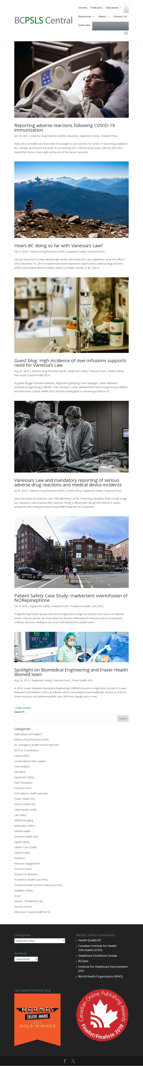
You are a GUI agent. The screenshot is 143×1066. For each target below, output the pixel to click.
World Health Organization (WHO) (100, 976)
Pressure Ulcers (23, 869)
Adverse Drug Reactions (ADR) (48, 136)
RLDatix (83, 961)
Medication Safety (24, 825)
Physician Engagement (27, 863)
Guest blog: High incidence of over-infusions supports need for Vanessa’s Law (70, 362)
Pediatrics (19, 858)
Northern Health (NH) (26, 836)
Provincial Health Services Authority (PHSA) (38, 885)
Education (112, 7)
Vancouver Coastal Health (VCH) (32, 375)
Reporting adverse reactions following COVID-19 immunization (64, 127)
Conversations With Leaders (30, 761)
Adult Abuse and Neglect (28, 734)
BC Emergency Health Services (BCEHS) (36, 745)
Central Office (74, 490)
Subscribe (84, 25)
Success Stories (23, 906)
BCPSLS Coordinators (26, 750)
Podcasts (96, 7)
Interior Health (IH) (24, 804)
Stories (82, 7)
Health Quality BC (89, 940)
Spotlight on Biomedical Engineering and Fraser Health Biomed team (71, 672)
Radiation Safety (23, 890)
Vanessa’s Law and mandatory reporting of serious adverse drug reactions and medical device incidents (68, 482)
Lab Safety (20, 815)
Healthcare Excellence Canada (97, 956)
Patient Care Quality (25, 847)
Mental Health (22, 831)
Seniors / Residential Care (28, 901)
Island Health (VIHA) (25, 809)
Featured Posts (109, 136)
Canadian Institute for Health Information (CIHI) (97, 948)
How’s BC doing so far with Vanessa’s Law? (58, 245)
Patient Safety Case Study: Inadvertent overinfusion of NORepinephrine (70, 597)
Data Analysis (22, 766)
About (102, 16)
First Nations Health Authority (31, 793)
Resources (84, 16)
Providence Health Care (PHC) (87, 606)
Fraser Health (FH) (82, 680)
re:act (17, 896)
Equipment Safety (89, 136)
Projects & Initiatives (26, 874)
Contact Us (120, 16)
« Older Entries (22, 708)
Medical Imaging (23, 820)
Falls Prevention (23, 782)
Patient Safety (116, 371)
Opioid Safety (21, 842)
